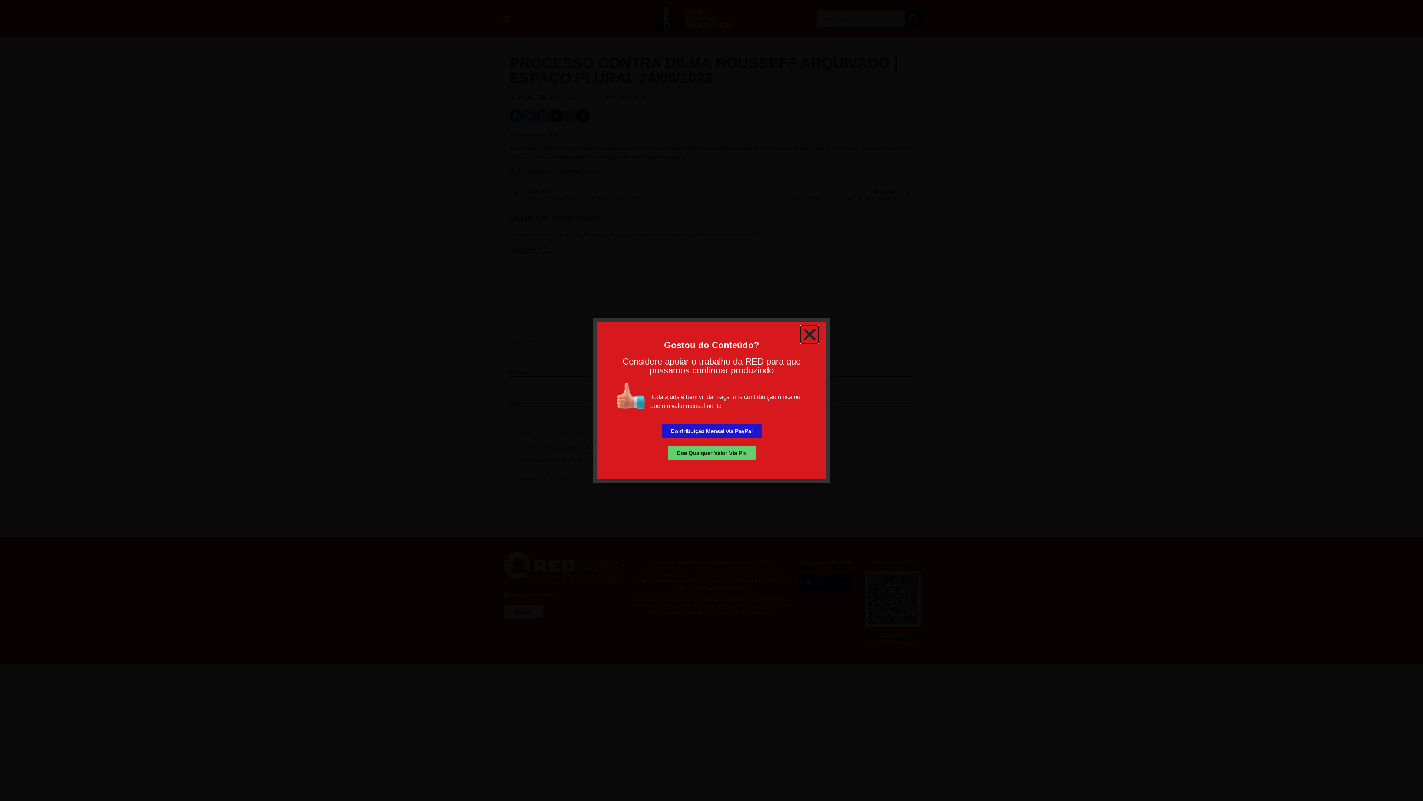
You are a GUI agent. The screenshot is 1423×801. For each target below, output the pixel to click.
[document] (711, 400)
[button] (809, 334)
